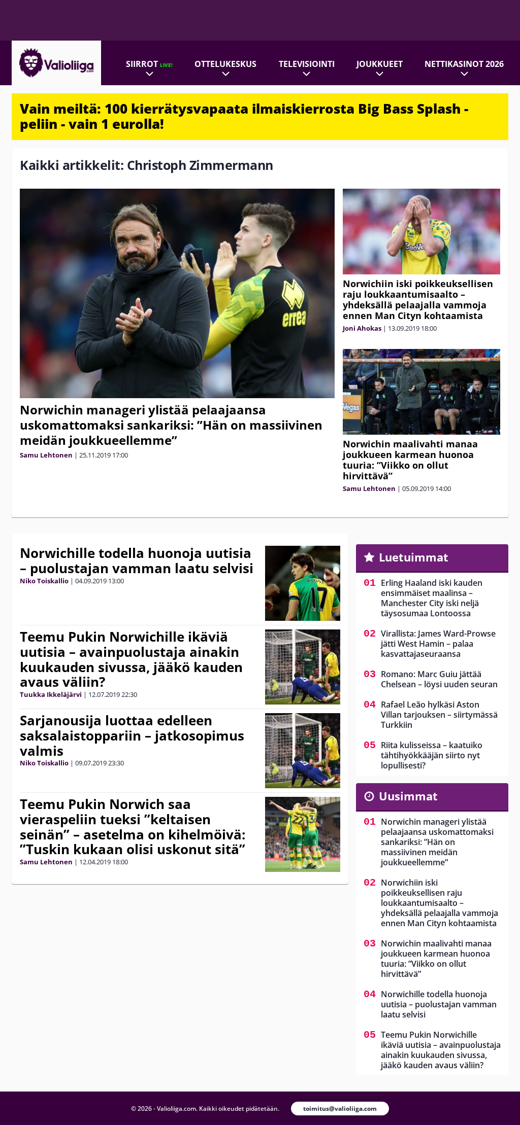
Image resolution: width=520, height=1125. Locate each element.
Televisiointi (307, 63)
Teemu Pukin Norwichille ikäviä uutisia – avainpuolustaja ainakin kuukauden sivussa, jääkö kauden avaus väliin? (131, 659)
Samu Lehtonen (46, 455)
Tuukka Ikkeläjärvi (51, 694)
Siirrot (149, 63)
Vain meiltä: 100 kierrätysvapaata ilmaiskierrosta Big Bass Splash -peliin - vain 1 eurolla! (244, 116)
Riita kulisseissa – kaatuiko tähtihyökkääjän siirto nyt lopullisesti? (431, 755)
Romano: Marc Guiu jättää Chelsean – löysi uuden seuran (439, 679)
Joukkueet (379, 63)
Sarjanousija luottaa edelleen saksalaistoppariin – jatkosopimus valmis (132, 735)
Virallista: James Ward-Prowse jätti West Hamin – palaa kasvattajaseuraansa (438, 643)
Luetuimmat (413, 557)
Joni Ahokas (362, 328)
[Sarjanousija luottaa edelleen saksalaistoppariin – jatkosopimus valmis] (302, 750)
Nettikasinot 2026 (464, 63)
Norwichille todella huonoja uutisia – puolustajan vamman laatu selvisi (136, 560)
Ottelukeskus (225, 63)
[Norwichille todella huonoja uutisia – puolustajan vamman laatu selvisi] (302, 583)
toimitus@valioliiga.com (340, 1108)
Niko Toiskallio (44, 580)
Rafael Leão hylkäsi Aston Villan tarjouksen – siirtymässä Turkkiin (439, 714)
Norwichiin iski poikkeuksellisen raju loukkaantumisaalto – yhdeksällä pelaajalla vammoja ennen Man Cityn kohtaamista (418, 299)
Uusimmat (408, 795)
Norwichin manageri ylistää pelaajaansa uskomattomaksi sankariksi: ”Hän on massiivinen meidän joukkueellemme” (171, 424)
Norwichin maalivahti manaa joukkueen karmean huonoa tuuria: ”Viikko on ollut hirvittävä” (410, 460)
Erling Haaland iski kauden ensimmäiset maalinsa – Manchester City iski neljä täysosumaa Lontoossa (431, 598)
